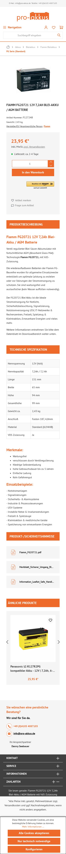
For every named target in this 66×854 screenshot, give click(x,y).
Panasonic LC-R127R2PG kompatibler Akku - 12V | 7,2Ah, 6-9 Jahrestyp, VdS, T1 (32, 669)
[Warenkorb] (61, 27)
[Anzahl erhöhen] (51, 162)
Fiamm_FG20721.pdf (30, 552)
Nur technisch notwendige (34, 841)
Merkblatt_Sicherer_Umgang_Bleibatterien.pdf (37, 567)
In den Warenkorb (33, 172)
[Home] (8, 47)
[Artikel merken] (50, 620)
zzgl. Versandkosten (34, 146)
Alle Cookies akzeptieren (34, 833)
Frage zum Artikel (24, 205)
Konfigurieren (34, 849)
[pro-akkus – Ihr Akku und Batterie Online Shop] (33, 16)
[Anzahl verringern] (51, 165)
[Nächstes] (58, 642)
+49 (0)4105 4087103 (47, 3)
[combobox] (29, 35)
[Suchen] (59, 35)
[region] (33, 81)
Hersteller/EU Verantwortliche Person (24, 126)
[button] (40, 185)
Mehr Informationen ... (33, 826)
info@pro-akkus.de (23, 3)
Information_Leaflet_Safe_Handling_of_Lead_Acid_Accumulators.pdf (37, 581)
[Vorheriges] (7, 642)
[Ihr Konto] (46, 27)
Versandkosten (12, 805)
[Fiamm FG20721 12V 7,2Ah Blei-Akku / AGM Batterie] (33, 80)
